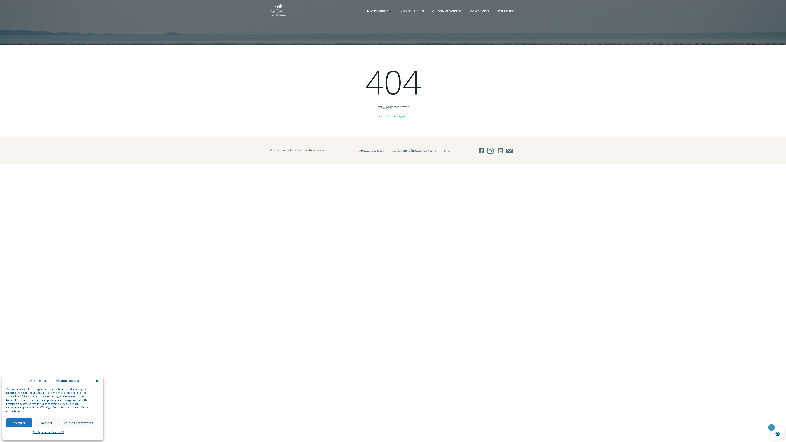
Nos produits (377, 11)
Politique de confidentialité (48, 432)
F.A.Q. (448, 150)
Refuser (46, 423)
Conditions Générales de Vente (414, 150)
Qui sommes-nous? (446, 11)
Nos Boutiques (412, 11)
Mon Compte (480, 11)
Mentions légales (371, 150)
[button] (97, 381)
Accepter (18, 423)
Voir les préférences (78, 423)
